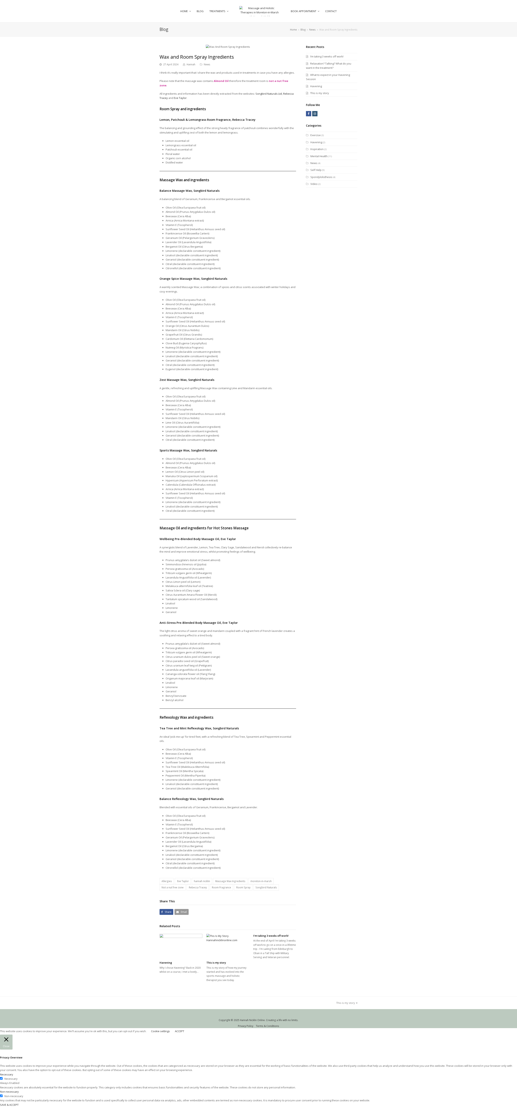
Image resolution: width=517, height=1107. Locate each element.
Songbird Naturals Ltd (268, 93)
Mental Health (319, 156)
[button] (166, 912)
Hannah (191, 64)
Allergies (167, 881)
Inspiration (317, 149)
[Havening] (181, 946)
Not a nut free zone (173, 887)
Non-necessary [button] (9, 1091)
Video (313, 184)
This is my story (216, 962)
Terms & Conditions (267, 1026)
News (207, 64)
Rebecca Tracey (243, 120)
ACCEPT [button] (179, 1031)
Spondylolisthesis (321, 177)
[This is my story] (227, 946)
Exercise (315, 135)
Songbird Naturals (206, 191)
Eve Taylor (180, 98)
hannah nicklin (202, 881)
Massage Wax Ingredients (230, 881)
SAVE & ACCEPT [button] (9, 1105)
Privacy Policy (245, 1026)
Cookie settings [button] (160, 1031)
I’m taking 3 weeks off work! (271, 936)
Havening (166, 962)
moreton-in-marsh (261, 881)
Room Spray (243, 887)
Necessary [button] (6, 1074)
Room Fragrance (221, 887)
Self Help (316, 170)
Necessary (11, 1079)
